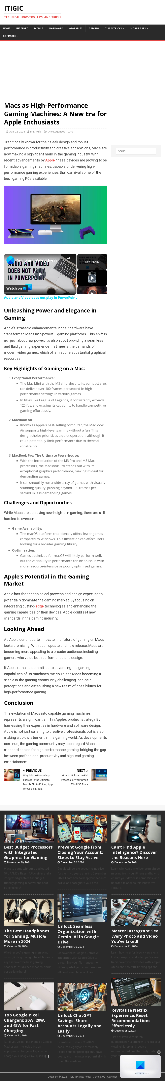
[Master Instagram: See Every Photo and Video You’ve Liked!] (136, 924)
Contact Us (99, 1076)
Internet (22, 28)
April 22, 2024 (17, 131)
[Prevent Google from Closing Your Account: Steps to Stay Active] (82, 840)
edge (39, 606)
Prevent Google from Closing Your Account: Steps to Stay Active (80, 852)
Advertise (112, 1076)
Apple (50, 160)
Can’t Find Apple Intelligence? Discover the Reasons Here (134, 852)
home (6, 28)
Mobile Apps (138, 28)
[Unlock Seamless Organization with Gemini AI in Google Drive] (82, 919)
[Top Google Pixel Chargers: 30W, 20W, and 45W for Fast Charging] (29, 1008)
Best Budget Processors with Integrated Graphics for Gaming (28, 852)
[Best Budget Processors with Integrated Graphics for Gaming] (29, 840)
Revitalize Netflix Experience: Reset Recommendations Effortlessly (131, 1018)
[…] (47, 1056)
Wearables (75, 28)
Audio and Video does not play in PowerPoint (39, 260)
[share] (68, 258)
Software (9, 35)
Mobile (38, 28)
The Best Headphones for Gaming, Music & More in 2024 (26, 936)
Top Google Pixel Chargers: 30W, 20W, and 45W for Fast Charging (24, 1022)
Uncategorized (56, 131)
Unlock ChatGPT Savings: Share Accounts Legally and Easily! (80, 1023)
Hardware (56, 28)
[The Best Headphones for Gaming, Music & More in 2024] (29, 924)
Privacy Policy (83, 1076)
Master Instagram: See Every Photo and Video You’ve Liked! (134, 936)
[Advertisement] (82, 69)
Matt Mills (35, 131)
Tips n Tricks (113, 28)
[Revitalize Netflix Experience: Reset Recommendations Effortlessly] (136, 1003)
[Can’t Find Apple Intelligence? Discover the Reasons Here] (136, 840)
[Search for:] (136, 151)
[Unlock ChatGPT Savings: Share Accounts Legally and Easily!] (82, 1008)
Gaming (94, 28)
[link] (10, 260)
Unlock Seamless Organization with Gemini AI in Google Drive (78, 934)
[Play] (92, 278)
